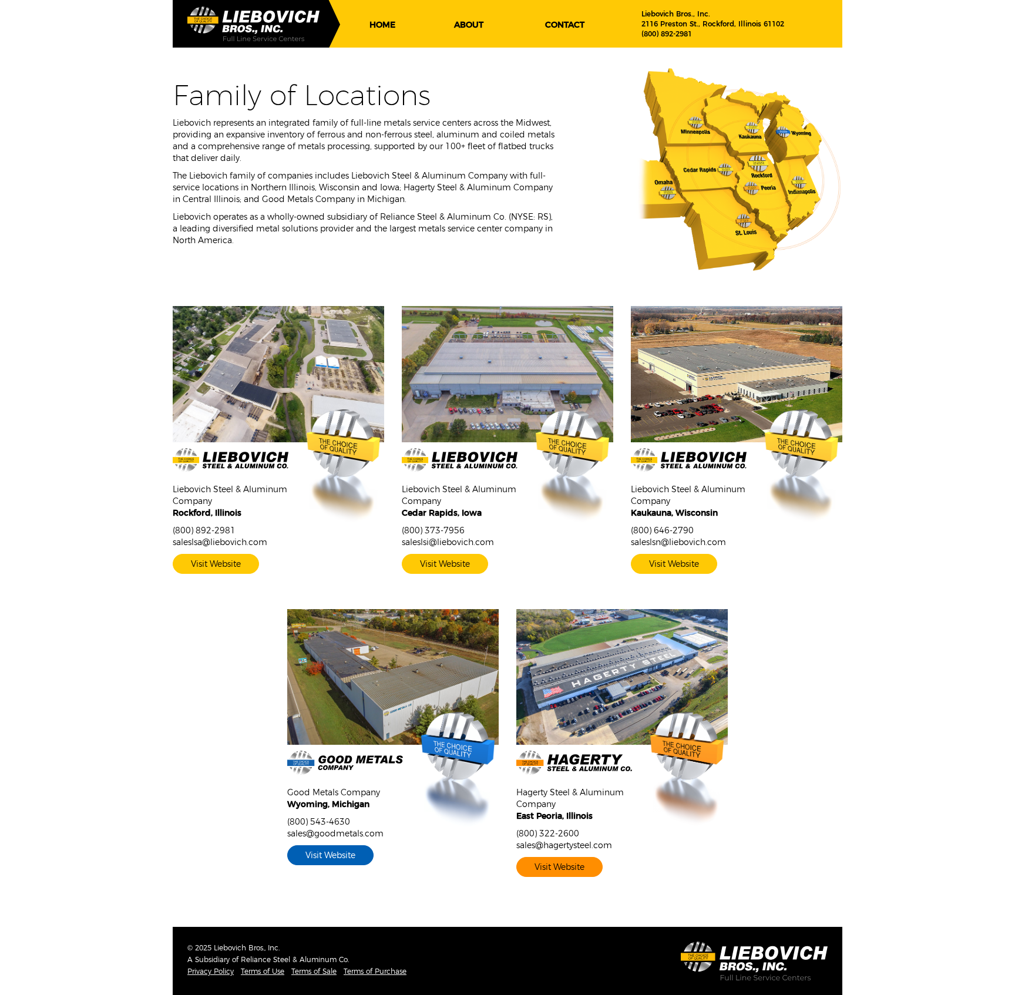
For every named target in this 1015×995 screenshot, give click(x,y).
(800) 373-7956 (433, 530)
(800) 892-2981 (666, 33)
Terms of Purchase (375, 971)
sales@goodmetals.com (335, 833)
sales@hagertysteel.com (564, 845)
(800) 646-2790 (662, 530)
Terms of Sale (314, 971)
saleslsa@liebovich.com (220, 542)
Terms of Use (262, 971)
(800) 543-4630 (318, 821)
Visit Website (216, 564)
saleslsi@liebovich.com (448, 542)
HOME (382, 24)
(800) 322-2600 (547, 833)
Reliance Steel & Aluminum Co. (295, 959)
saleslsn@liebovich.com (678, 542)
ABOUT (468, 24)
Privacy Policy (210, 971)
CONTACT (564, 24)
